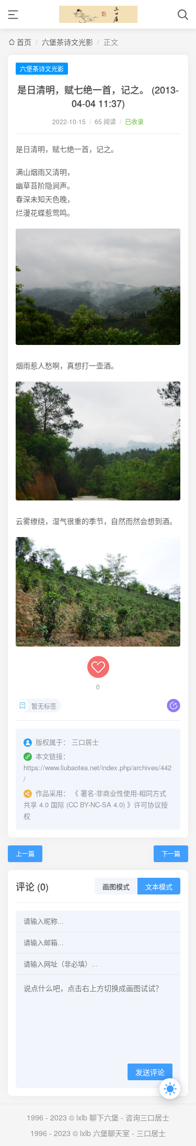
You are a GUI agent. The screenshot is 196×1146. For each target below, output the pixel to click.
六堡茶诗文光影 (67, 42)
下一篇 (171, 853)
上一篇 (25, 853)
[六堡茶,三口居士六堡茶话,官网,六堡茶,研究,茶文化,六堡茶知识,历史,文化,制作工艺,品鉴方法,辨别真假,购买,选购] (98, 14)
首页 (24, 42)
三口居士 (151, 1133)
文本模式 (158, 887)
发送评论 (150, 1072)
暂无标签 (43, 705)
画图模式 (116, 887)
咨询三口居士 (147, 1117)
